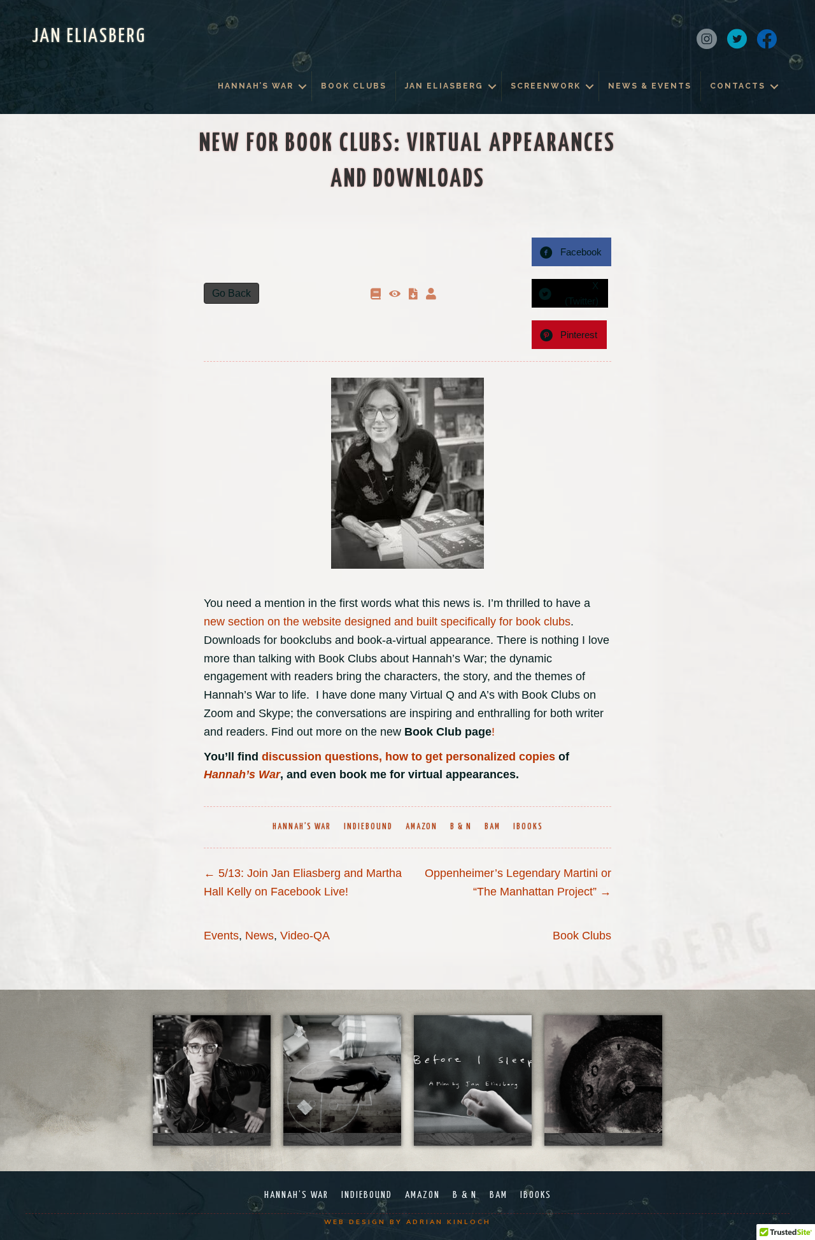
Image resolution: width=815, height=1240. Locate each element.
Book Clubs (353, 86)
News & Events (649, 86)
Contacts (737, 86)
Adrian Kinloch (448, 1222)
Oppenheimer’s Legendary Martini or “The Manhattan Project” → (518, 882)
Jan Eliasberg (444, 86)
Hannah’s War (256, 86)
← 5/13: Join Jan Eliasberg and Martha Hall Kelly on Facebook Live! (303, 882)
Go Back (231, 293)
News (259, 935)
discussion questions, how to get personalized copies (408, 756)
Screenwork (546, 86)
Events (221, 935)
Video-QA (305, 935)
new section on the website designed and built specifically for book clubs (387, 621)
